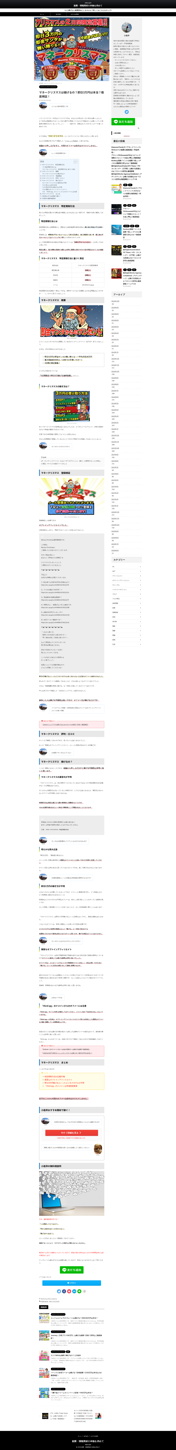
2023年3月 (115, 339)
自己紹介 (58, 14)
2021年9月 (114, 454)
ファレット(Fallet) (71, 141)
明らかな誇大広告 (51, 185)
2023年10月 (115, 301)
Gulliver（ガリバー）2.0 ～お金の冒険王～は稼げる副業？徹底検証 (66, 1049)
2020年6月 (115, 550)
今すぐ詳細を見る (70, 1132)
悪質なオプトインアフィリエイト (56, 189)
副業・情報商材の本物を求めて (88, 5)
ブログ (114, 594)
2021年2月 (114, 499)
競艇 (113, 630)
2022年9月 (115, 378)
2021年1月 (114, 506)
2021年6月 (114, 474)
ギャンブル (116, 585)
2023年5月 (115, 327)
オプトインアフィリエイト (49, 1298)
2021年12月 (115, 435)
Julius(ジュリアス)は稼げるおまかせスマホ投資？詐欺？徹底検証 (65, 725)
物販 (113, 626)
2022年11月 (115, 365)
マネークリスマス (72, 338)
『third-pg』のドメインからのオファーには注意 (61, 191)
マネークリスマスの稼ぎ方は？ (55, 174)
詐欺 (113, 644)
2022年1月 (114, 429)
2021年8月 (114, 461)
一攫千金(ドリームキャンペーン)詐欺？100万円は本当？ (72, 1393)
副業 (113, 608)
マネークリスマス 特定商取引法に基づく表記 (60, 169)
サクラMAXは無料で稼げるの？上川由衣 (66, 1355)
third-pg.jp (44, 1301)
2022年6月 (115, 397)
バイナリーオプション (119, 589)
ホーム (42, 14)
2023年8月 (115, 314)
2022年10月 (115, 371)
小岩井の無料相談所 (49, 198)
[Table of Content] (75, 161)
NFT (113, 571)
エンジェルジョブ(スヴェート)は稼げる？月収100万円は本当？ (74, 1318)
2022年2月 (114, 422)
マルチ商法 (116, 598)
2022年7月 (114, 390)
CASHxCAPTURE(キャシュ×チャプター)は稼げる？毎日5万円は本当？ (67, 1053)
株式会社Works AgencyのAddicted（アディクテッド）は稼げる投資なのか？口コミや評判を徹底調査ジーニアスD (126, 176)
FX (113, 567)
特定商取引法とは (50, 167)
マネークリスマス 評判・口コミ (53, 178)
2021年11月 (115, 442)
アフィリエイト (117, 576)
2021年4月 (114, 486)
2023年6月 (115, 320)
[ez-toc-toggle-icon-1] (74, 162)
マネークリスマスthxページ (71, 517)
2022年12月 (115, 359)
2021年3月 (114, 493)
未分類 (114, 621)
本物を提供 (88, 1444)
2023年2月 (115, 346)
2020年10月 (115, 525)
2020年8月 (115, 537)
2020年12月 (115, 512)
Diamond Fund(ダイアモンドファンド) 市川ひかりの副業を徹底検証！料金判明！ (126, 149)
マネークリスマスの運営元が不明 (56, 183)
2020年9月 (115, 531)
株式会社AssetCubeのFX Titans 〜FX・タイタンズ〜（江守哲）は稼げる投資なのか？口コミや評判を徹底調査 (126, 168)
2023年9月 (115, 307)
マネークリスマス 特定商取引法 (53, 165)
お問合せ (73, 1283)
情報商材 (115, 612)
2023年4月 (115, 333)
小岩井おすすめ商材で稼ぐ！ (52, 196)
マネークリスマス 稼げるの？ (52, 180)
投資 (113, 617)
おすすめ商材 (75, 14)
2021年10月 (115, 448)
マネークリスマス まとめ (51, 194)
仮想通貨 (115, 603)
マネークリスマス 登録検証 (52, 176)
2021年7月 (114, 467)
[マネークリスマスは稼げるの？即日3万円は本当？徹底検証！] (74, 1291)
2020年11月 (115, 518)
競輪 (113, 635)
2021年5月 (114, 480)
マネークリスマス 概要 (50, 171)
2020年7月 (115, 544)
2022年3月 (115, 416)
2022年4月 (115, 410)
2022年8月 (115, 384)
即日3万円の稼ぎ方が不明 (54, 187)
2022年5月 (115, 403)
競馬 (113, 640)
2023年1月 (114, 352)
